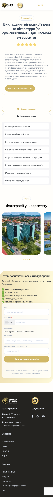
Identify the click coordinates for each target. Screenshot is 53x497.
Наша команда (8, 471)
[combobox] (9, 322)
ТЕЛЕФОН (8, 317)
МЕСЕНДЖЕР (8, 328)
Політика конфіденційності (14, 485)
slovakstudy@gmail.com (14, 425)
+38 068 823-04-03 (13, 422)
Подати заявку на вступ (20, 88)
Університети (8, 441)
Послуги (5, 450)
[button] (23, 259)
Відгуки (5, 476)
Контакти (6, 481)
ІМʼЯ (6, 307)
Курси (4, 446)
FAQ (3, 490)
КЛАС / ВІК (8, 336)
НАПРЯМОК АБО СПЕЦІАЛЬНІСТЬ (15, 346)
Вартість (6, 455)
